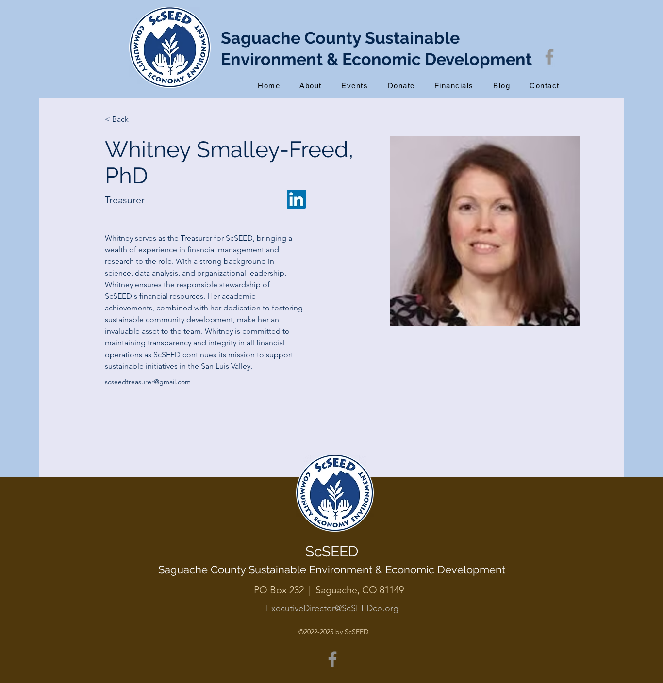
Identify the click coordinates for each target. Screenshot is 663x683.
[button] (311, 85)
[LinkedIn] (296, 199)
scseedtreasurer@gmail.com (148, 381)
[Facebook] (549, 57)
